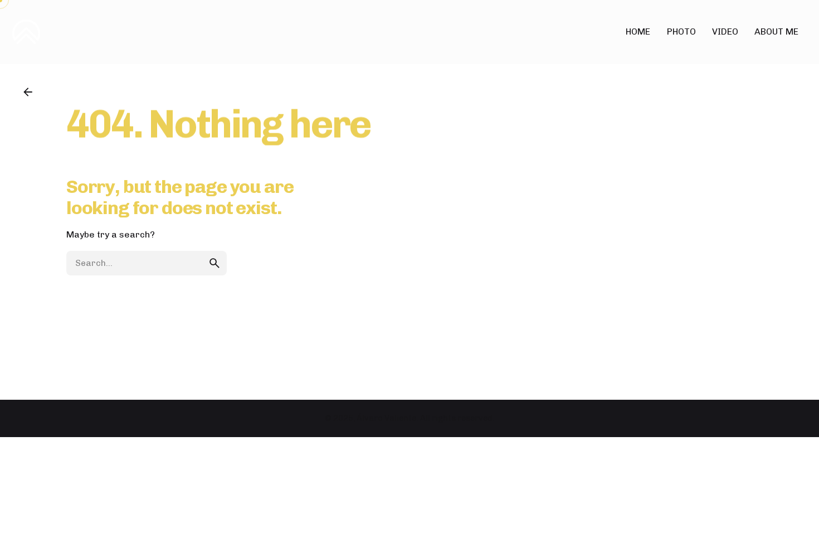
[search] (214, 263)
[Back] (27, 92)
